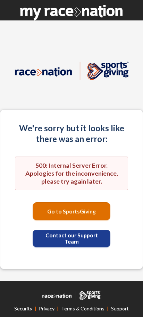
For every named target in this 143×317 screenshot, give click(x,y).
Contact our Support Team (71, 238)
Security (23, 308)
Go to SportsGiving (71, 211)
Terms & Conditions (82, 308)
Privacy (46, 308)
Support (120, 308)
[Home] (71, 12)
